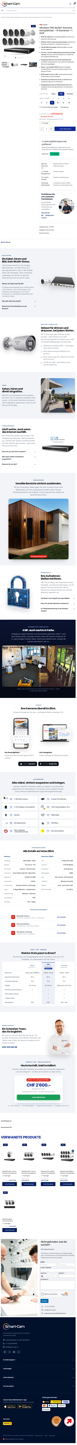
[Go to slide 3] (19, 57)
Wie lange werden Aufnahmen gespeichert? (12, 460)
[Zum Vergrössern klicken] (5, 56)
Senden (43, 1303)
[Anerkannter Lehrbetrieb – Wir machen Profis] (68, 1423)
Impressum (52, 1437)
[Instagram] (5, 1354)
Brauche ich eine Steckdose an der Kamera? (13, 309)
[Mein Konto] (70, 4)
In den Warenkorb (65, 129)
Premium (70, 94)
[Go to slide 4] (21, 57)
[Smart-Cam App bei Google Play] (25, 1409)
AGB (46, 1437)
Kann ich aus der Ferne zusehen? (13, 454)
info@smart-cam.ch (12, 1349)
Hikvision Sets (48, 17)
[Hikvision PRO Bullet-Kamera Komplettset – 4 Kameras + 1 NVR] (47, 1158)
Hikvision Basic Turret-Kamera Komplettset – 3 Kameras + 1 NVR (8, 1224)
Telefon (43, 1275)
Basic (54, 94)
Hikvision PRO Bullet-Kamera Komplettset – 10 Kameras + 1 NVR (66, 1176)
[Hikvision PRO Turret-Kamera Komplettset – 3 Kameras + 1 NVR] (28, 1158)
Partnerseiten (8, 1388)
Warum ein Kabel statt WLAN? (13, 284)
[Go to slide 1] (15, 57)
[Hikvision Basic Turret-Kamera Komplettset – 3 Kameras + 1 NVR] (9, 1206)
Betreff (61, 1275)
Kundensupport (9, 1362)
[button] (3, 41)
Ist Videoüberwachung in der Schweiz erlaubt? (53, 612)
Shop (8, 17)
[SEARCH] (74, 11)
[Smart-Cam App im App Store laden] (10, 1409)
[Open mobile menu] (2, 10)
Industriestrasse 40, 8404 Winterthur (18, 1342)
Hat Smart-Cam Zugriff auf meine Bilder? (54, 600)
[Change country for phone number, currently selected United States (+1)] (42, 1278)
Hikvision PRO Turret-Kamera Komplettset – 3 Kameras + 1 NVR (27, 1176)
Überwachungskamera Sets (35, 17)
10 (57, 103)
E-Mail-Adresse (45, 1269)
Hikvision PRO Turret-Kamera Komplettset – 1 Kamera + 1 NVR (7, 1176)
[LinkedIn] (18, 1354)
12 (63, 103)
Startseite (3, 17)
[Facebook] (9, 1354)
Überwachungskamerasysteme (19, 17)
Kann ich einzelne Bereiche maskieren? (54, 605)
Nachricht (44, 1281)
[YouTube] (14, 1354)
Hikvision (46, 233)
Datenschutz (39, 1437)
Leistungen (7, 1371)
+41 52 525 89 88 (49, 1308)
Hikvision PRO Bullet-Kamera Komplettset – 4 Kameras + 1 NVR (47, 1176)
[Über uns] (55, 1423)
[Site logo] (11, 3)
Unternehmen (8, 1379)
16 (69, 103)
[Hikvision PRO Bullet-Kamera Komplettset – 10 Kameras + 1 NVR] (66, 1158)
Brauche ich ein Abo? (9, 466)
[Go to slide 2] (17, 57)
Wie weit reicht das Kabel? (10, 303)
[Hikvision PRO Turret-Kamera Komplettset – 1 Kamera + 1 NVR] (9, 1158)
